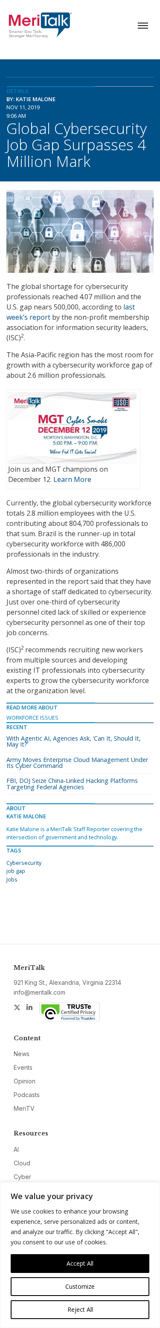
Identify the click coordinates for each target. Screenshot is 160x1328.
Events (23, 1067)
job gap (15, 871)
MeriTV (24, 1108)
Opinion (24, 1081)
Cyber (22, 1176)
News (21, 1053)
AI (16, 1149)
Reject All (80, 1309)
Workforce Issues (32, 717)
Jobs (11, 879)
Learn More (72, 479)
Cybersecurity (23, 863)
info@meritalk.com (39, 992)
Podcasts (27, 1094)
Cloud (22, 1163)
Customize (80, 1286)
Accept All (80, 1263)
